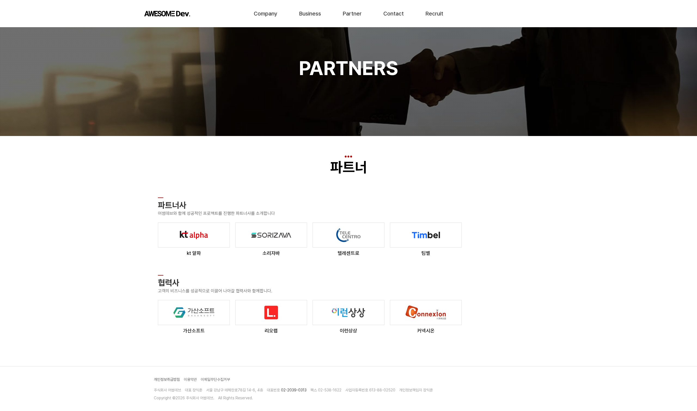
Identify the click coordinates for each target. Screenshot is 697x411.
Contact (393, 13)
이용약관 (190, 379)
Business (310, 13)
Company (265, 13)
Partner (352, 13)
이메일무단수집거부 (215, 379)
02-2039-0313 (294, 390)
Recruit (434, 13)
